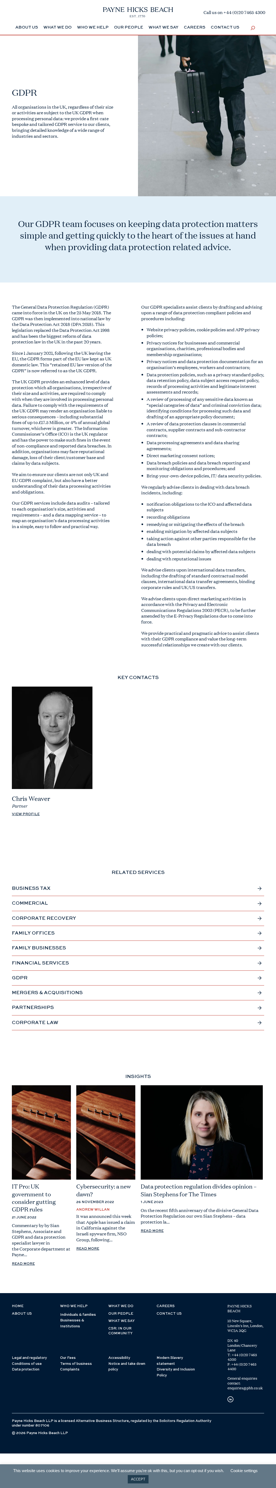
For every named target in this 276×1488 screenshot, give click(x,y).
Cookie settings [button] (244, 1470)
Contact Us (225, 27)
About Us (26, 27)
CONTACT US (169, 1313)
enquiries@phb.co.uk (245, 1388)
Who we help (93, 27)
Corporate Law (35, 1022)
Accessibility (119, 1358)
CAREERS (166, 1306)
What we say (163, 27)
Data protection (25, 1369)
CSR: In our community (120, 1331)
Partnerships (33, 1007)
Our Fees (68, 1358)
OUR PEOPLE (120, 1313)
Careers (194, 27)
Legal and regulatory (29, 1358)
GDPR (19, 978)
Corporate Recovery (44, 918)
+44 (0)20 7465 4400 (241, 1367)
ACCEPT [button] (138, 1479)
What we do (57, 27)
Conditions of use (27, 1364)
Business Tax (31, 888)
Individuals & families (78, 1315)
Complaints (70, 1369)
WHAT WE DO (120, 1306)
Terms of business (76, 1364)
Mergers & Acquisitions (47, 992)
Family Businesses (39, 948)
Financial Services (40, 963)
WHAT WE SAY (121, 1321)
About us (22, 1313)
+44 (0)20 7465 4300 (242, 1357)
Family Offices (33, 933)
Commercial (30, 903)
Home (17, 1306)
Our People (128, 27)
